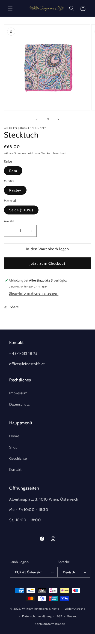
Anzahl (9, 221)
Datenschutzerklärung (36, 616)
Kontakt (15, 469)
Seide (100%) (21, 210)
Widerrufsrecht (75, 608)
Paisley (15, 190)
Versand (22, 153)
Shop (13, 447)
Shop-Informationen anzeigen (33, 293)
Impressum (18, 393)
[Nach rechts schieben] (58, 119)
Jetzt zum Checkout (47, 263)
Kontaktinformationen (50, 624)
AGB (59, 616)
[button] (10, 8)
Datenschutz (19, 404)
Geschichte (18, 458)
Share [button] (14, 307)
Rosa (13, 171)
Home (14, 436)
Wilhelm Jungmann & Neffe (40, 608)
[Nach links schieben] (37, 119)
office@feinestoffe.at (27, 363)
